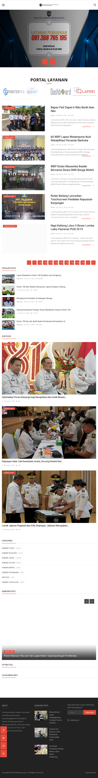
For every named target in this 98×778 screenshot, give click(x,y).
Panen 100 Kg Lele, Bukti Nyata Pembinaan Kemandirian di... (41, 321)
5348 (72, 262)
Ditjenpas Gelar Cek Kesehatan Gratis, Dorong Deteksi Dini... (32, 461)
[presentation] (45, 61)
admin (53, 115)
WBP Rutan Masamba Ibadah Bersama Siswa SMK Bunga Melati (72, 168)
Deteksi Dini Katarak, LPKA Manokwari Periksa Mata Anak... (54, 734)
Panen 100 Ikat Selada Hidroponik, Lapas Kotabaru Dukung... (41, 287)
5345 (56, 262)
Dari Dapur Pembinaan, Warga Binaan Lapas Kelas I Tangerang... (56, 751)
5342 (40, 262)
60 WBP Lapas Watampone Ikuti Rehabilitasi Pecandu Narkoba (71, 138)
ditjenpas (20, 279)
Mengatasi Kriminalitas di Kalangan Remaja (34, 298)
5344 (51, 262)
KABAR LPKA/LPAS (10, 582)
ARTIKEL (6, 577)
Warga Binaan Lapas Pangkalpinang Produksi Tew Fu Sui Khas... (55, 717)
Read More (86, 126)
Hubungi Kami (90, 772)
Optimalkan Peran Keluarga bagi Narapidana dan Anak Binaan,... (34, 397)
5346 (62, 262)
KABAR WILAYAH (9, 553)
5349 (78, 262)
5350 (83, 262)
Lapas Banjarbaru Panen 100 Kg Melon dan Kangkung (39, 275)
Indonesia (74, 720)
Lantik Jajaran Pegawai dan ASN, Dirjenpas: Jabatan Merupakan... (35, 525)
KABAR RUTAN (8, 562)
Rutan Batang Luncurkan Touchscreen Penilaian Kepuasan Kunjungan (71, 199)
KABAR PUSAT (8, 548)
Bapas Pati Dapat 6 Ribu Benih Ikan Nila (72, 109)
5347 (67, 262)
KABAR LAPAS (8, 557)
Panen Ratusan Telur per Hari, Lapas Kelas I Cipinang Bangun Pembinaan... (41, 655)
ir (17, 290)
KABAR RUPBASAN (10, 572)
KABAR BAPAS (8, 567)
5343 (46, 262)
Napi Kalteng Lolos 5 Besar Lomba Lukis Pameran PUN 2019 (72, 227)
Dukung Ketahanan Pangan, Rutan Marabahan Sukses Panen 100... (44, 310)
